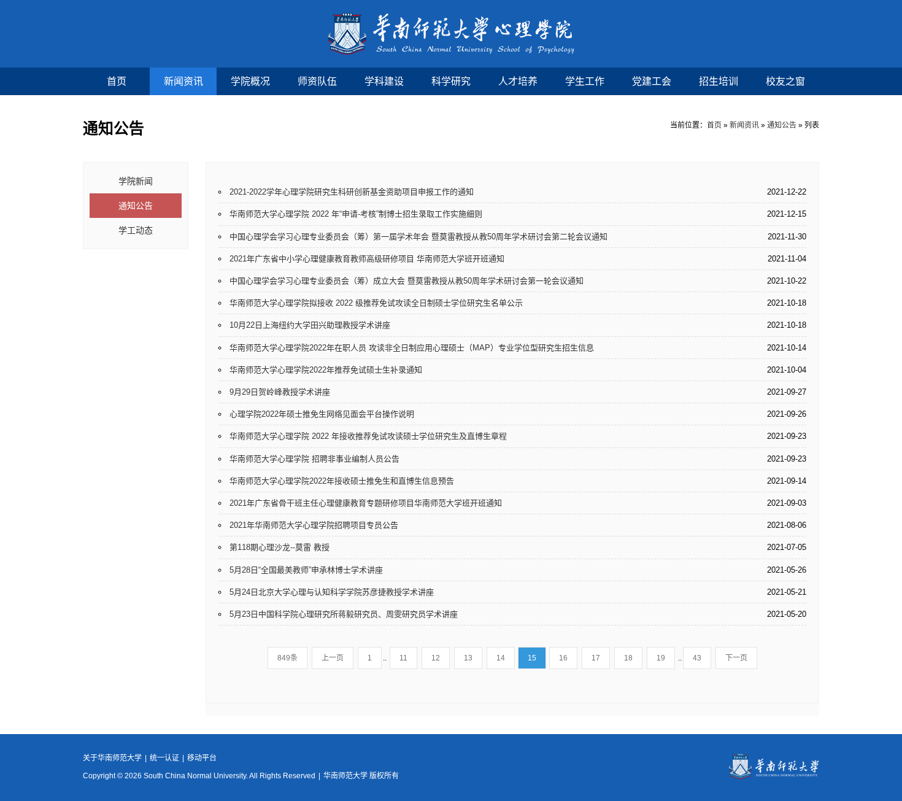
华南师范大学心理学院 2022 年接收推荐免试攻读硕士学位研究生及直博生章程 (368, 436)
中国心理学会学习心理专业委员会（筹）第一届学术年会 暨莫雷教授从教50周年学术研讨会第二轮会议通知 (418, 236)
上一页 (333, 658)
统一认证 (164, 758)
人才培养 (518, 81)
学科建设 (384, 81)
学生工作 (584, 81)
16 (563, 658)
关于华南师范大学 (112, 758)
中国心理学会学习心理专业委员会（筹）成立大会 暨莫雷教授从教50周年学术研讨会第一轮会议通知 (406, 280)
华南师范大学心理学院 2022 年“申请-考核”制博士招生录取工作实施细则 (355, 214)
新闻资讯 (183, 81)
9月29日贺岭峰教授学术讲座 (279, 392)
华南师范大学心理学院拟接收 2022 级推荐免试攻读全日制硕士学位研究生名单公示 (376, 303)
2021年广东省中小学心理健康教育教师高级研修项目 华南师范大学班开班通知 (366, 258)
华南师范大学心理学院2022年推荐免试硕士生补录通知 (325, 369)
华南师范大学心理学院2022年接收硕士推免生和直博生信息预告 (341, 481)
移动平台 (202, 758)
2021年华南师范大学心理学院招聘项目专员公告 (313, 525)
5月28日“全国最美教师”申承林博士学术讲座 (306, 570)
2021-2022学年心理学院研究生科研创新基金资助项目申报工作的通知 (351, 191)
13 (468, 658)
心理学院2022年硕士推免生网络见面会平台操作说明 (321, 414)
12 (435, 658)
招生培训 (718, 81)
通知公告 (781, 125)
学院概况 (250, 81)
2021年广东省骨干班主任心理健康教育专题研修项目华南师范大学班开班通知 (365, 503)
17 (596, 658)
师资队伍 (317, 81)
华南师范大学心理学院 (451, 34)
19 (661, 658)
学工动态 (135, 230)
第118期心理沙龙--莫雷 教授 (279, 547)
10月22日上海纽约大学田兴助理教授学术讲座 (309, 325)
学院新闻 (135, 181)
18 (628, 658)
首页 (116, 81)
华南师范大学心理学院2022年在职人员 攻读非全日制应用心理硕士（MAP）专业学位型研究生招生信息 (411, 347)
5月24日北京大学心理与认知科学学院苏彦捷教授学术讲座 (331, 592)
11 (403, 658)
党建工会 (651, 81)
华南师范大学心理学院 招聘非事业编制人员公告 (314, 458)
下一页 (736, 658)
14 (500, 658)
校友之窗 (785, 81)
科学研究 (451, 81)
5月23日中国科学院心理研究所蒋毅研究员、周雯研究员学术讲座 (343, 614)
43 (697, 658)
